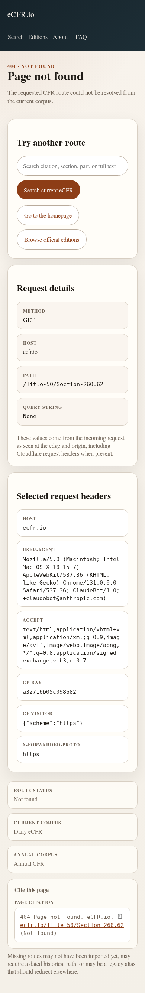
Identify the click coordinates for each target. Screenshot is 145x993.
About (60, 36)
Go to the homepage (48, 215)
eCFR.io (21, 14)
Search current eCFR (48, 190)
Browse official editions (51, 239)
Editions (38, 36)
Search (16, 36)
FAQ (81, 36)
